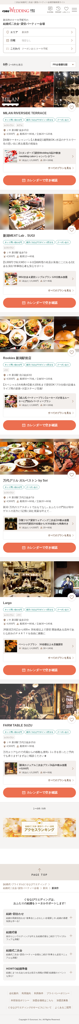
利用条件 (38, 993)
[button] (39, 917)
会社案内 (13, 993)
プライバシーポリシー (58, 993)
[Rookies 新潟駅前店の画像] (39, 334)
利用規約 (26, 993)
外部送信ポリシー (20, 1000)
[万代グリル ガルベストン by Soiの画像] (39, 457)
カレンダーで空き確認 (42, 180)
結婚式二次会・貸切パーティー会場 (21, 888)
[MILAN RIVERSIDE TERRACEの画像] (39, 89)
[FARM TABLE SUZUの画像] (39, 702)
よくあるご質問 (63, 1007)
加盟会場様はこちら (43, 1000)
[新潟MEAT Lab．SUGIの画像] (39, 212)
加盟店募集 (62, 1000)
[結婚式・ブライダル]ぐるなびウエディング (25, 884)
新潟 (45, 888)
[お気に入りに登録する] (71, 107)
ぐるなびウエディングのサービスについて (30, 1007)
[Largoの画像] (39, 579)
